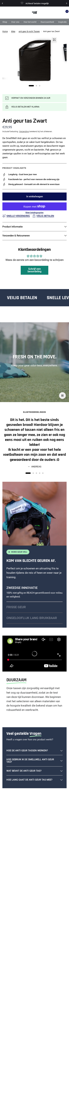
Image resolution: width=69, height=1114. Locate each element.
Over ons (15, 22)
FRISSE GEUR (16, 607)
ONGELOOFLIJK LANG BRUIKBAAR (31, 617)
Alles (13, 31)
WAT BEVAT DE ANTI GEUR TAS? (23, 770)
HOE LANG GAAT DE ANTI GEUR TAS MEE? (29, 779)
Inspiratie (62, 22)
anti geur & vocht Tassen (29, 31)
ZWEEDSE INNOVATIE (22, 587)
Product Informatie (12, 226)
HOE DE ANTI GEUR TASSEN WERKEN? (27, 750)
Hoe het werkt (30, 22)
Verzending (24, 131)
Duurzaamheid (47, 22)
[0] (64, 13)
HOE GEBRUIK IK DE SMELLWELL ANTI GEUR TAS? (30, 760)
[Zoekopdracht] (59, 13)
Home (5, 31)
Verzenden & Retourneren (16, 235)
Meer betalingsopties (34, 213)
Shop (4, 22)
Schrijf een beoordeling (34, 270)
